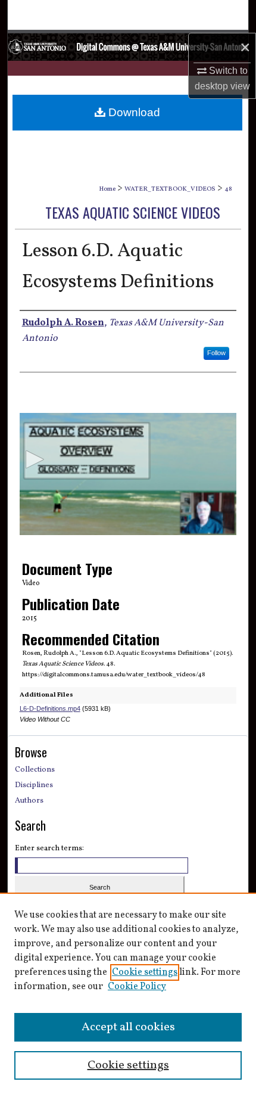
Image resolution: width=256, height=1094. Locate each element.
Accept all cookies (128, 1027)
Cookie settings (144, 972)
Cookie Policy (137, 986)
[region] (128, 993)
